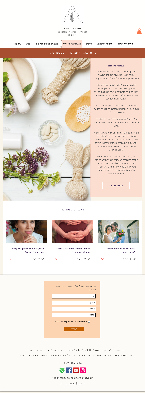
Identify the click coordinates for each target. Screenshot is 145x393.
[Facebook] (69, 370)
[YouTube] (76, 370)
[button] (139, 31)
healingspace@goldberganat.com (72, 378)
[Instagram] (83, 370)
